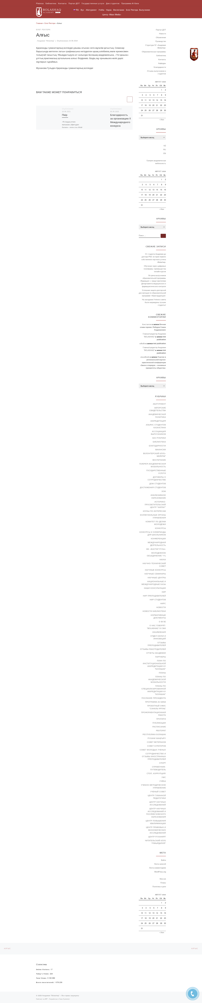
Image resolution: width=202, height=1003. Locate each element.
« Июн (161, 119)
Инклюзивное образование (158, 496)
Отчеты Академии (156, 653)
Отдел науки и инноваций (158, 637)
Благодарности (160, 67)
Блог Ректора (132, 9)
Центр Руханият (157, 836)
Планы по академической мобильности (157, 679)
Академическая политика (157, 415)
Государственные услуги (156, 471)
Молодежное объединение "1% (156, 554)
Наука (163, 559)
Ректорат (161, 730)
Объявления (161, 37)
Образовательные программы (154, 51)
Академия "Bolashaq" (45, 41)
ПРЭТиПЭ (161, 719)
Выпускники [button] (144, 9)
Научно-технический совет (154, 564)
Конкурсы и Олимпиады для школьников (152, 533)
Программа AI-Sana (155, 702)
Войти (163, 860)
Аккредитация (158, 421)
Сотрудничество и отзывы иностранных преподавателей (154, 756)
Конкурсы (160, 528)
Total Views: (41, 978)
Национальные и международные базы (154, 582)
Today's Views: (43, 974)
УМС (164, 777)
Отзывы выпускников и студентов (156, 72)
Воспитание (159, 460)
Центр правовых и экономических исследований (156, 830)
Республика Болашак (154, 734)
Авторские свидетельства (157, 409)
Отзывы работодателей (153, 649)
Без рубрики (159, 438)
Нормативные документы (158, 616)
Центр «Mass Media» (111, 14)
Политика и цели (159, 886)
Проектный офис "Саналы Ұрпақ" (156, 707)
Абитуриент (159, 404)
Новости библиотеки (154, 611)
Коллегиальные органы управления (153, 516)
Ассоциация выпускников (158, 432)
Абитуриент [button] (91, 9)
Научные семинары (155, 573)
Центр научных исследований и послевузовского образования (156, 812)
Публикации (159, 723)
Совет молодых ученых (153, 749)
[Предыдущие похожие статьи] (123, 99)
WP (46, 999)
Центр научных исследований (157, 803)
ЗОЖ (163, 491)
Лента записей (160, 864)
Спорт (162, 763)
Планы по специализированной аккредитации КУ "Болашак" (153, 690)
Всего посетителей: (45, 982)
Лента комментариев (157, 867)
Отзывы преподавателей (157, 644)
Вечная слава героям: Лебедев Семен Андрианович (153, 327)
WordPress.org (160, 871)
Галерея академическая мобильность (156, 161)
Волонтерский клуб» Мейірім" (154, 454)
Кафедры (162, 63)
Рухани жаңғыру (157, 738)
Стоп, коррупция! (156, 773)
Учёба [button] (101, 9)
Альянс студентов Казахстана (156, 426)
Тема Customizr (64, 999)
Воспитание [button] (118, 9)
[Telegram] (194, 54)
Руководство (160, 41)
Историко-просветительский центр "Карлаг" (155, 504)
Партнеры (160, 657)
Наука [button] (108, 9)
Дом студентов (157, 483)
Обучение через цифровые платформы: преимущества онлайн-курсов (155, 269)
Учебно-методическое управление (153, 786)
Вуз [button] (82, 9)
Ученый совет (158, 791)
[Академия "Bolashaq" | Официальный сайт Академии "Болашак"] (48, 11)
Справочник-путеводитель (158, 768)
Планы (162, 672)
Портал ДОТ (161, 29)
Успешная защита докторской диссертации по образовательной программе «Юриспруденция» (152, 293)
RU (164, 149)
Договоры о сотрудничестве (157, 478)
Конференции (158, 538)
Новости (162, 33)
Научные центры (157, 577)
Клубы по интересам (154, 511)
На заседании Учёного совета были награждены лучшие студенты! (154, 302)
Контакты (162, 59)
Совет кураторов (156, 746)
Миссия (163, 879)
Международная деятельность (157, 543)
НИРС (163, 603)
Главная (39, 23)
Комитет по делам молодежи (156, 522)
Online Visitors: (43, 969)
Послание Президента (154, 698)
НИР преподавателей (154, 595)
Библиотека (161, 55)
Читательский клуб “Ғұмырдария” (155, 841)
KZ (165, 145)
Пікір (64, 114)
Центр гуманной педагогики (157, 796)
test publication (159, 343)
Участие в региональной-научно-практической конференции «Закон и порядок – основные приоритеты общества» (153, 362)
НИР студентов (158, 599)
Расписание (159, 726)
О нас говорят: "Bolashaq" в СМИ (156, 626)
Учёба (162, 781)
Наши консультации (155, 588)
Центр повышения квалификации (156, 822)
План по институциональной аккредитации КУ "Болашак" (154, 664)
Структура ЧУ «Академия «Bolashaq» (155, 46)
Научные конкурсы (155, 570)
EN (164, 153)
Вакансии (160, 449)
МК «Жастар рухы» (156, 549)
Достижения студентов (153, 487)
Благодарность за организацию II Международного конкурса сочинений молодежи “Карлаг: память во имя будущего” (120, 127)
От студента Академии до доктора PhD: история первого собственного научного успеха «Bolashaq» (153, 258)
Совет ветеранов (156, 742)
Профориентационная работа (153, 713)
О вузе (162, 621)
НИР (164, 592)
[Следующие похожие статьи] (130, 99)
